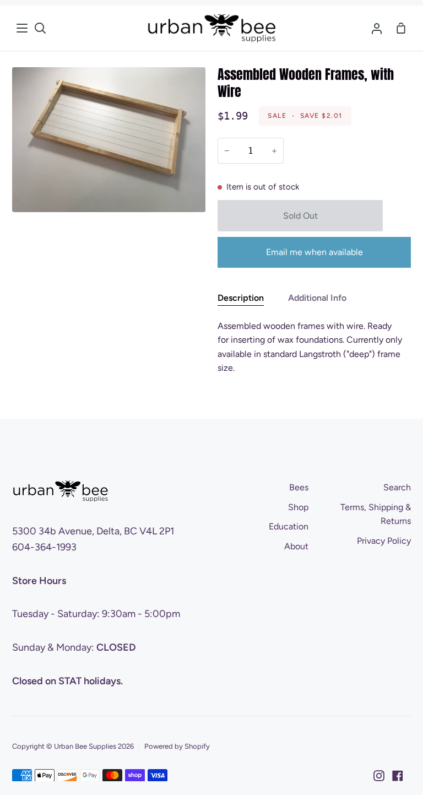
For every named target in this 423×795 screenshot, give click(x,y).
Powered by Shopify (177, 746)
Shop (298, 507)
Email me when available (314, 252)
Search (397, 487)
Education (288, 526)
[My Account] (376, 28)
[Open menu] (23, 28)
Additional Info (317, 298)
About (296, 546)
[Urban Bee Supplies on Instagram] (378, 775)
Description (241, 298)
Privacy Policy (384, 541)
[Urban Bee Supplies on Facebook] (397, 775)
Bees (298, 487)
